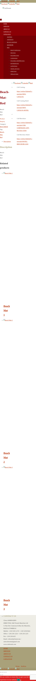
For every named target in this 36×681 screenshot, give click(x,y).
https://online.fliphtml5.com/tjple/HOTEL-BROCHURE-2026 (24, 141)
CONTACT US (7, 656)
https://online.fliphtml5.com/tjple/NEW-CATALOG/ (24, 94)
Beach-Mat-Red (2, 134)
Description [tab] (7, 141)
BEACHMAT (4, 127)
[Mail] (17, 1)
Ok (18, 679)
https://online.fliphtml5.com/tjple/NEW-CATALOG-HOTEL (24, 107)
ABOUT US (7, 654)
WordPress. (23, 666)
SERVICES (6, 651)
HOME (5, 648)
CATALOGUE (7, 659)
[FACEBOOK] (4, 1)
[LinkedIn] (11, 1)
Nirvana (18, 666)
